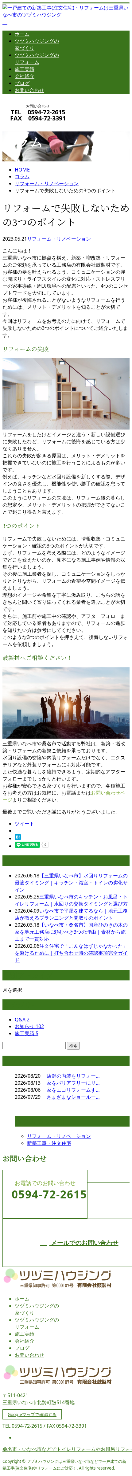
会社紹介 (24, 76)
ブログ (22, 83)
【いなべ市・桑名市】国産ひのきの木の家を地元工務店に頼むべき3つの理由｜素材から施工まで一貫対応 (71, 931)
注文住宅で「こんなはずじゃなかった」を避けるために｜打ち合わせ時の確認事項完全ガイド (71, 953)
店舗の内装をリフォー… (73, 1075)
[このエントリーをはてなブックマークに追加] (18, 838)
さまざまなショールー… (73, 1097)
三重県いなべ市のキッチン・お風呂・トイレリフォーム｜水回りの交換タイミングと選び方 (71, 900)
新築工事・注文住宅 (49, 1143)
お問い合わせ (29, 90)
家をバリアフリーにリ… (73, 1082)
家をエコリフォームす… (73, 1090)
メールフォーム (23, 126)
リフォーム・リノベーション (47, 183)
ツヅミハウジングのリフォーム (37, 58)
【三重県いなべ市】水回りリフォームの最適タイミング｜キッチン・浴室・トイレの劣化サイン (71, 882)
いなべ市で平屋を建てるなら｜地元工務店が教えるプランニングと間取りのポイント (71, 914)
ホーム (22, 34)
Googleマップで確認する (32, 1414)
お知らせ (29, 1026)
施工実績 (24, 69)
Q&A (22, 1019)
